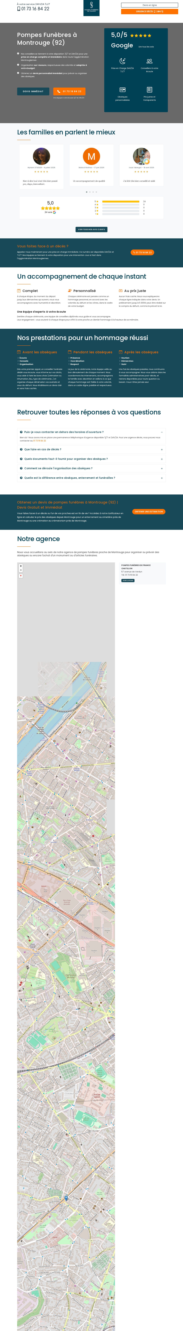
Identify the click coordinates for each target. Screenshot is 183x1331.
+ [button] (21, 569)
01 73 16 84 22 (35, 9)
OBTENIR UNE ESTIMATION (149, 514)
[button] (86, 195)
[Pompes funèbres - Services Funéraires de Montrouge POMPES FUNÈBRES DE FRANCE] (91, 8)
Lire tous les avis (146, 46)
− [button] (21, 573)
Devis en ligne (150, 5)
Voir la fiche (128, 584)
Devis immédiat (33, 91)
